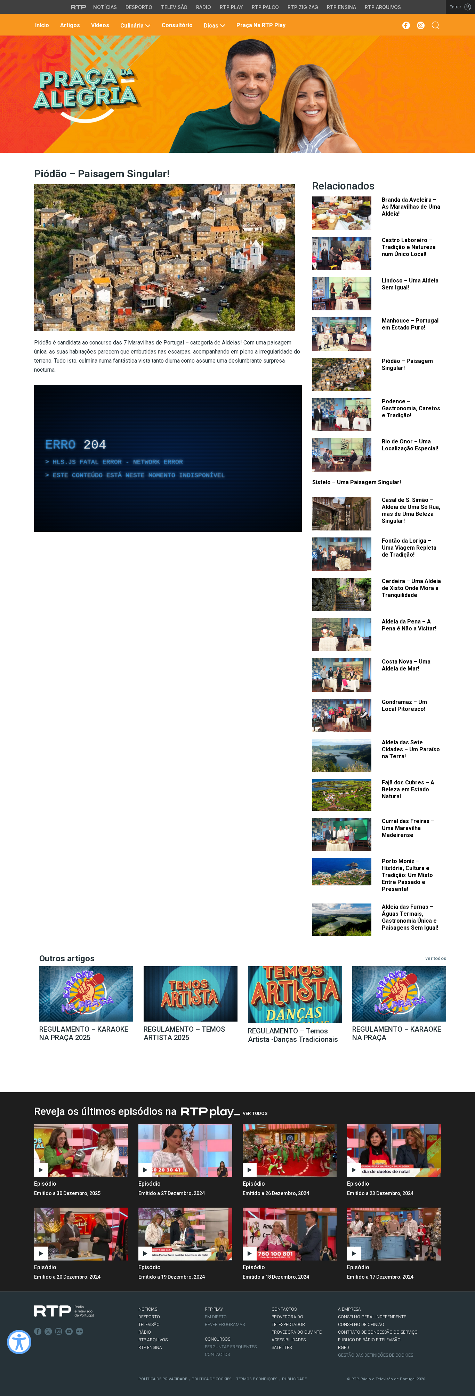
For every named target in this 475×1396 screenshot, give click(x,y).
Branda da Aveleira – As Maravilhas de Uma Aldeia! (411, 206)
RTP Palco (265, 7)
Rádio (203, 7)
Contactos (217, 1354)
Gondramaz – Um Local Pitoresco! (404, 705)
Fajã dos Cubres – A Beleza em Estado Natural (408, 789)
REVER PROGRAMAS (225, 1324)
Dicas (211, 25)
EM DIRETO (216, 1316)
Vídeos (99, 25)
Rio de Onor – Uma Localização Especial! (410, 445)
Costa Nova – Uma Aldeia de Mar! (406, 665)
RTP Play (231, 7)
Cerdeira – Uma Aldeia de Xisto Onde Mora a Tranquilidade (411, 588)
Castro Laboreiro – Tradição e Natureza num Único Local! (409, 247)
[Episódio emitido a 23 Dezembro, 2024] (81, 1234)
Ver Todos (255, 1113)
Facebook (38, 1331)
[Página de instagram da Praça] (420, 25)
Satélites (282, 1347)
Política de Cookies (212, 1379)
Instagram (59, 1331)
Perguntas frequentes (231, 1346)
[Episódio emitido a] (81, 1150)
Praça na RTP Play (260, 25)
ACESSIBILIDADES (289, 1339)
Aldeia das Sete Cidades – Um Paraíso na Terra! (411, 749)
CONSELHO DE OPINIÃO (361, 1324)
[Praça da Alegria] (87, 95)
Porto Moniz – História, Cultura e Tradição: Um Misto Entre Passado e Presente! (407, 875)
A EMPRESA (349, 1309)
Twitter (48, 1331)
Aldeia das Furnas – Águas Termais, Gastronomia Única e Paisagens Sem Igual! (410, 917)
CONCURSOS (217, 1339)
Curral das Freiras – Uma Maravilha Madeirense (408, 828)
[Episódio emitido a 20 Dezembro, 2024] (185, 1234)
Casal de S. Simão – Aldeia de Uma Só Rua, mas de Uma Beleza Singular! (411, 510)
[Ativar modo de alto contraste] (19, 1342)
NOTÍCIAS (147, 1309)
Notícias (105, 7)
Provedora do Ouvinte (297, 1332)
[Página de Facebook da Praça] (406, 25)
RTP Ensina (341, 7)
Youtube (69, 1331)
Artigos (69, 25)
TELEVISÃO (149, 1324)
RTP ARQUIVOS (153, 1339)
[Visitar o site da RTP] (78, 7)
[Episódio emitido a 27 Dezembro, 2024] (290, 1150)
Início (41, 25)
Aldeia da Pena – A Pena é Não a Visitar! (409, 625)
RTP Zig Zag (303, 7)
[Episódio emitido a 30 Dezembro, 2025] (185, 1150)
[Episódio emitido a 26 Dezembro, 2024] (394, 1150)
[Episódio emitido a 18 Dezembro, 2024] (394, 1234)
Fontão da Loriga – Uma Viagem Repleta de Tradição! (409, 547)
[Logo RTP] (64, 1311)
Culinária (132, 25)
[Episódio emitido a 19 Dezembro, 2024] (290, 1234)
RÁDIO (144, 1332)
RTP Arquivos (383, 7)
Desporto (139, 7)
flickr (79, 1331)
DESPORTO (149, 1316)
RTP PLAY (214, 1309)
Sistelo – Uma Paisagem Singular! (356, 482)
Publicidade (294, 1379)
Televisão (174, 7)
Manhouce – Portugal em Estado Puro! (410, 324)
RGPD (343, 1347)
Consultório (176, 25)
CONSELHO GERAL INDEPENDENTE (372, 1316)
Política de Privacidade (162, 1379)
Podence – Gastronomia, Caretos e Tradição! (411, 408)
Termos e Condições (256, 1379)
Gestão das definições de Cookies (375, 1355)
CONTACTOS (284, 1309)
